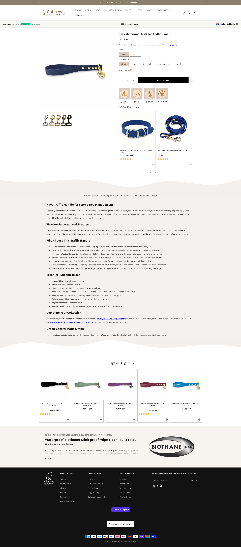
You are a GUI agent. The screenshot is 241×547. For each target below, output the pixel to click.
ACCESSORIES (162, 10)
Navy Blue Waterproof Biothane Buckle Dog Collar (136, 151)
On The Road (93, 488)
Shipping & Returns (110, 195)
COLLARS (128, 10)
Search (63, 479)
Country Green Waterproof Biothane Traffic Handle (87, 405)
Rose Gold (147, 64)
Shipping (63, 488)
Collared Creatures (116, 541)
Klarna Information (68, 501)
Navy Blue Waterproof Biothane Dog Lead (173, 150)
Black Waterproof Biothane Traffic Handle (55, 405)
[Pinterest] (157, 486)
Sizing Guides (65, 484)
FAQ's (154, 195)
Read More (49, 458)
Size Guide (144, 195)
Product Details (91, 195)
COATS (149, 10)
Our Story (92, 479)
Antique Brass (164, 64)
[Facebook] (161, 486)
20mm (124, 54)
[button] (98, 10)
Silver (123, 64)
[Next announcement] (201, 2)
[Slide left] (151, 172)
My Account (124, 484)
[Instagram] (154, 486)
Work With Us (124, 492)
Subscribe (193, 480)
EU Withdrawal (125, 497)
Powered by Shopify (129, 541)
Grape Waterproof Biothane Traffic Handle (120, 405)
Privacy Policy (65, 497)
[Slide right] (162, 172)
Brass (134, 64)
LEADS (139, 10)
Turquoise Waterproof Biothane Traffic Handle (186, 405)
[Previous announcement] (40, 2)
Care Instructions (129, 195)
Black (179, 64)
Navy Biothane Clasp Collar (111, 318)
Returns (63, 492)
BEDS (98, 10)
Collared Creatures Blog (98, 497)
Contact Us (123, 479)
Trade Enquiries (125, 488)
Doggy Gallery (93, 492)
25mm (135, 54)
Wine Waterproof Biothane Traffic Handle (153, 405)
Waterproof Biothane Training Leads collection (71, 322)
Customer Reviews (95, 484)
